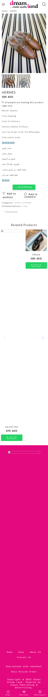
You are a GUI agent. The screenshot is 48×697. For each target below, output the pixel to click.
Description (12, 212)
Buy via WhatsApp (25, 187)
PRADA (36, 254)
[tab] (24, 211)
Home (5, 11)
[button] (5, 44)
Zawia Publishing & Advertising (24, 686)
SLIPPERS (26, 203)
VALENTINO (11, 427)
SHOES (13, 11)
